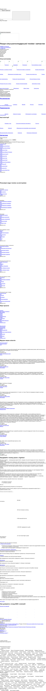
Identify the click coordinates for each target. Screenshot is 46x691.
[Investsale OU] (39, 609)
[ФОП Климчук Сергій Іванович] (13, 609)
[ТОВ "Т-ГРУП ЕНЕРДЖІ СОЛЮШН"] (4, 611)
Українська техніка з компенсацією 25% (8, 624)
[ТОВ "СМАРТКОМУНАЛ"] (4, 614)
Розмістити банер (22, 626)
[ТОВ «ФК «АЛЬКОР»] (21, 609)
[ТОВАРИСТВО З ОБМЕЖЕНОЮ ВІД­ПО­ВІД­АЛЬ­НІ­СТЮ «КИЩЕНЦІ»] (30, 611)
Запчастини (4, 135)
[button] (23, 26)
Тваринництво (5, 108)
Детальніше (2, 560)
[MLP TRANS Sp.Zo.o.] (4, 609)
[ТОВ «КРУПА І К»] (39, 617)
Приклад (2, 555)
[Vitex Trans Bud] (39, 614)
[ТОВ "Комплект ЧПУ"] (4, 617)
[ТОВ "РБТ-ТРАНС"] (30, 617)
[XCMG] (13, 611)
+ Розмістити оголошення (5, 543)
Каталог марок (40, 623)
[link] (23, 90)
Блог (36, 623)
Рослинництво (5, 98)
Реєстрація (2, 601)
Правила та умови (4, 623)
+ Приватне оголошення (5, 549)
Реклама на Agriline (4, 626)
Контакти (10, 619)
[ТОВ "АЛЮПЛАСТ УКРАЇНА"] (21, 614)
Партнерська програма (31, 626)
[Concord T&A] (30, 614)
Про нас (1, 619)
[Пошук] (21, 15)
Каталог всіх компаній (4, 606)
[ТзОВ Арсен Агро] (21, 617)
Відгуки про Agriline (31, 623)
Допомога (6, 619)
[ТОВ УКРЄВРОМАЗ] (13, 614)
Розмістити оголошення (5, 94)
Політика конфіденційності (13, 623)
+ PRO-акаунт (13, 549)
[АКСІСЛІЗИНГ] (39, 611)
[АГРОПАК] (13, 617)
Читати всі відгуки (3, 342)
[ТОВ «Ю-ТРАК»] (30, 609)
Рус (2, 621)
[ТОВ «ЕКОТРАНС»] (21, 611)
